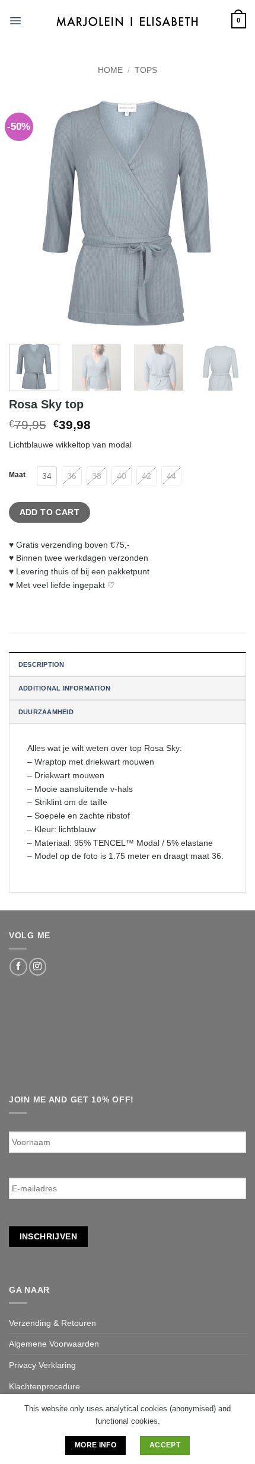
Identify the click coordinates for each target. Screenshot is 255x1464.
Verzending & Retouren (52, 1323)
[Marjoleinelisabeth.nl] (128, 20)
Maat (17, 474)
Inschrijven (49, 1236)
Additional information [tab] (64, 688)
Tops (146, 70)
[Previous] (28, 213)
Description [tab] (41, 664)
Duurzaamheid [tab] (46, 711)
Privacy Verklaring (42, 1365)
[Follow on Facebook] (18, 967)
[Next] (226, 213)
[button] (15, 20)
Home (110, 70)
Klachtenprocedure (44, 1386)
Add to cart (50, 512)
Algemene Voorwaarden (54, 1343)
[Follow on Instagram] (37, 967)
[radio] (46, 476)
